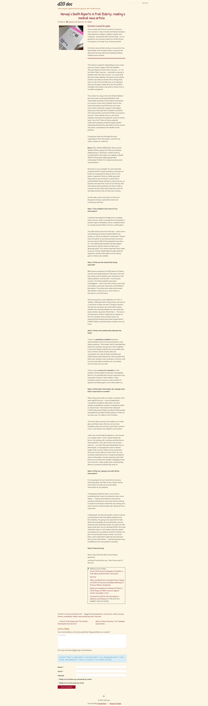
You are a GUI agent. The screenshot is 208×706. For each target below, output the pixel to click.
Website (61, 676)
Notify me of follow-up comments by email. (75, 679)
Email (60, 671)
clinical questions (96, 614)
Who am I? (145, 3)
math (115, 614)
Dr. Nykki (88, 22)
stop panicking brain (86, 616)
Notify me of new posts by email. (71, 683)
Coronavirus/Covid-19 (134, 3)
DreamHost (101, 703)
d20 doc (65, 4)
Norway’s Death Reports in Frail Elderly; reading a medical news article (93, 15)
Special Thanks (115, 703)
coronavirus (107, 614)
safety (75, 616)
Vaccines (97, 616)
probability (68, 616)
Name (60, 667)
